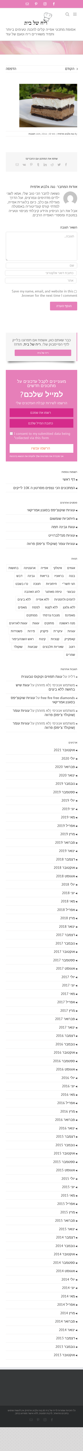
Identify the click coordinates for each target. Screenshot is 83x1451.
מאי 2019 (68, 817)
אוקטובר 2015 (64, 1153)
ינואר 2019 (67, 851)
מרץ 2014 (67, 1313)
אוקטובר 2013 (64, 1355)
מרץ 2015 (67, 1212)
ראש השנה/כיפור (23, 639)
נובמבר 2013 (65, 1346)
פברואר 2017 (65, 1019)
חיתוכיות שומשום (62, 518)
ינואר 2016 (67, 1128)
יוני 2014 (68, 1287)
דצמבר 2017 (65, 935)
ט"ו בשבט (21, 584)
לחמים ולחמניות (64, 599)
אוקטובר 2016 (64, 1052)
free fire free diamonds (58, 698)
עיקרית (57, 631)
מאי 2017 (68, 993)
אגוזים (71, 568)
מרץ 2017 (67, 1010)
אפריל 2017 (66, 1002)
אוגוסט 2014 (65, 1271)
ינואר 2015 (67, 1229)
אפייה (44, 568)
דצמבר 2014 (65, 1237)
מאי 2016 (68, 1094)
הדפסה (11, 68)
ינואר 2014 (67, 1330)
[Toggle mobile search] (67, 14)
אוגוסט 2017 (65, 968)
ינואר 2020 (67, 775)
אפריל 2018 (66, 909)
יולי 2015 (68, 1178)
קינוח (42, 639)
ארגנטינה (30, 568)
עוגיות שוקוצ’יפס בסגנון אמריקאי (51, 510)
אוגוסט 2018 (65, 876)
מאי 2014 (68, 1296)
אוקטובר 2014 (64, 1254)
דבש (19, 576)
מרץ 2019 (67, 834)
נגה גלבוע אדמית (66, 133)
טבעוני (71, 592)
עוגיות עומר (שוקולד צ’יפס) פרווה (51, 543)
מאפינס (70, 615)
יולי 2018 (68, 884)
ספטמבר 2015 (64, 1162)
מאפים (22, 607)
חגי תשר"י (68, 584)
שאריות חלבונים (53, 647)
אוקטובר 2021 (64, 750)
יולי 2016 (68, 1078)
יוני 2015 (68, 1187)
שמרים (70, 655)
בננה (72, 576)
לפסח (36, 607)
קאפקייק (69, 639)
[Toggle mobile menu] (75, 14)
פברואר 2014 (65, 1321)
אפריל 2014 (66, 1304)
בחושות (13, 568)
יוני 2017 (68, 985)
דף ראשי (69, 479)
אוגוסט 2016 (65, 1069)
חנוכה (37, 584)
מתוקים (49, 623)
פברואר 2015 (65, 1220)
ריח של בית (32, 344)
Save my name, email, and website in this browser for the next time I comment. (44, 293)
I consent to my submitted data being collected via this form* (42, 435)
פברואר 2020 (65, 767)
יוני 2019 (68, 809)
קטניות (55, 639)
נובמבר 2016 (65, 1044)
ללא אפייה (42, 599)
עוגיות (71, 631)
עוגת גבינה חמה (63, 527)
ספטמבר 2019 (64, 792)
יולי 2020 (68, 758)
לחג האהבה (32, 592)
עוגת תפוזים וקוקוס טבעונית (41, 676)
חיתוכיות (51, 584)
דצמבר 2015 (65, 1136)
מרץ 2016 (67, 1111)
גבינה (31, 576)
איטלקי (57, 568)
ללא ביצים (24, 599)
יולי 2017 (68, 977)
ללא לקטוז (51, 607)
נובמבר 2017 (65, 943)
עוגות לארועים (18, 623)
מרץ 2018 (67, 918)
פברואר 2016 (65, 1119)
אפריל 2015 (66, 1203)
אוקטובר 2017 (64, 951)
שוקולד (18, 647)
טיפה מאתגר (53, 592)
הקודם (69, 68)
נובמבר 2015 (65, 1145)
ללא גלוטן (69, 607)
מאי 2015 (68, 1195)
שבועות (32, 647)
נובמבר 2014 (65, 1246)
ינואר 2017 (67, 1027)
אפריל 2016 (66, 1103)
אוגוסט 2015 (65, 1170)
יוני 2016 (68, 1086)
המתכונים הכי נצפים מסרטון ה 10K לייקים (44, 488)
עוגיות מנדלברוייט (61, 535)
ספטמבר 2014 (64, 1262)
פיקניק (44, 631)
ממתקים (31, 615)
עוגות (35, 623)
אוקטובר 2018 (64, 867)
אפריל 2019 (66, 825)
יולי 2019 (68, 800)
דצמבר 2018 (65, 859)
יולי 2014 (68, 1279)
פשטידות (16, 631)
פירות (31, 631)
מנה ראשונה (67, 623)
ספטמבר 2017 (64, 960)
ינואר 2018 (67, 926)
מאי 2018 (68, 901)
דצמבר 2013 (65, 1338)
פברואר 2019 (65, 842)
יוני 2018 (68, 893)
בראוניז (59, 576)
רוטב (72, 647)
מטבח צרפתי (51, 615)
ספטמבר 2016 (64, 1061)
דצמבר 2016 (65, 1035)
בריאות (44, 576)
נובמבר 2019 (65, 783)
